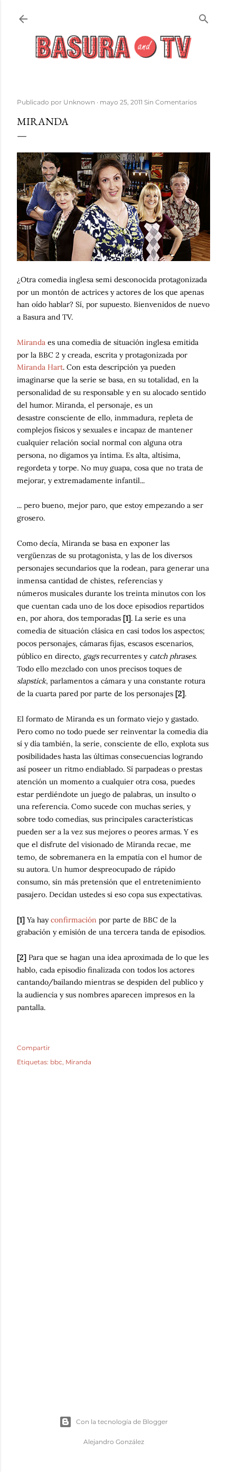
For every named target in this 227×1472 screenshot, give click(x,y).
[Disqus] (113, 1228)
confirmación (74, 920)
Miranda (31, 342)
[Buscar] (203, 16)
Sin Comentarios (170, 102)
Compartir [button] (33, 1048)
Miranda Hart (40, 367)
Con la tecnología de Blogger (122, 1422)
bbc (56, 1062)
